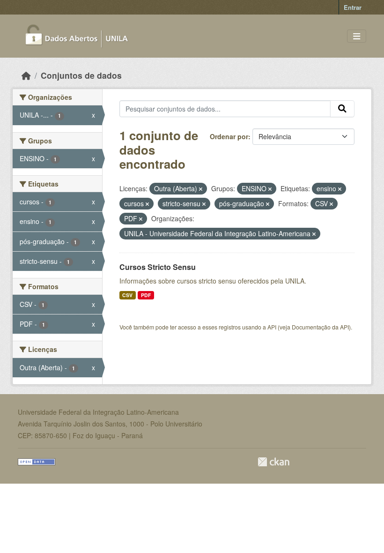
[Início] (26, 75)
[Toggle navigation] (356, 36)
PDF (146, 295)
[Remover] (200, 189)
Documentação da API (320, 327)
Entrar (353, 7)
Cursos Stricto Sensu (157, 267)
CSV (127, 295)
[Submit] (342, 108)
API (271, 327)
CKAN (273, 462)
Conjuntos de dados (81, 75)
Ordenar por (229, 136)
